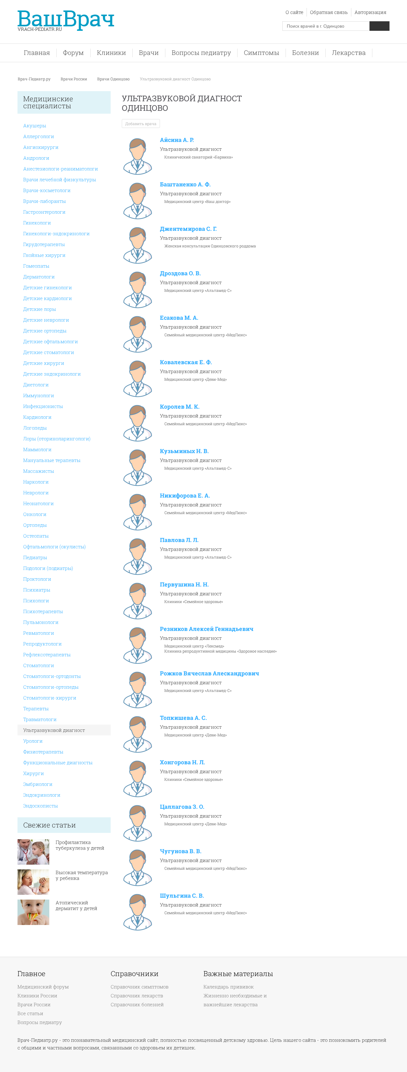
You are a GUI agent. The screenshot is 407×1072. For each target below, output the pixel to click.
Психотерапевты (43, 611)
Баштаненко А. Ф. (185, 184)
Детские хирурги (43, 363)
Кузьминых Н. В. (184, 451)
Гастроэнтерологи (44, 212)
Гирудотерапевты (44, 244)
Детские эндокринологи (52, 374)
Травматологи (40, 719)
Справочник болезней (137, 1004)
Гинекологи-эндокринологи (56, 233)
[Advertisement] (343, 192)
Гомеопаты (36, 266)
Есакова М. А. (179, 317)
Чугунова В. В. (181, 851)
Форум (73, 53)
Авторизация (370, 12)
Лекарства (349, 53)
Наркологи (36, 482)
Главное (31, 973)
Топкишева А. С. (183, 717)
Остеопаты (36, 536)
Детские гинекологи (47, 287)
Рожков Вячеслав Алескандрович (209, 673)
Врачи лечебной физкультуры (59, 179)
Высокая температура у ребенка (82, 875)
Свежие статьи (49, 824)
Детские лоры (39, 309)
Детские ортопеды (44, 330)
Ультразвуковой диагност (54, 730)
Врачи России (74, 78)
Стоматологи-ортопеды (51, 687)
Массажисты (38, 471)
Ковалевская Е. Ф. (186, 362)
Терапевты (36, 708)
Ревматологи (38, 633)
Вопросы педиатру (201, 53)
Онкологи (34, 514)
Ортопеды (35, 525)
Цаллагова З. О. (182, 806)
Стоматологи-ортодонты (52, 676)
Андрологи (36, 158)
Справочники (135, 973)
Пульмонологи (41, 622)
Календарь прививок (229, 986)
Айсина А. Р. (177, 140)
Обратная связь (329, 12)
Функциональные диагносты (58, 762)
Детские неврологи (46, 320)
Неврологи (36, 492)
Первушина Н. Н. (184, 584)
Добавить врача (140, 123)
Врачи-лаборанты (44, 201)
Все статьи (30, 1013)
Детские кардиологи (47, 298)
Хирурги (33, 773)
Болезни (305, 53)
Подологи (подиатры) (48, 568)
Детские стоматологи (48, 352)
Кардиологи (37, 417)
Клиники (111, 53)
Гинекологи (37, 222)
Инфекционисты (43, 406)
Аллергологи (38, 136)
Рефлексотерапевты (47, 654)
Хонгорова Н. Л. (182, 762)
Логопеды (35, 428)
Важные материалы (238, 973)
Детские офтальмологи (50, 341)
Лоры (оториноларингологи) (57, 438)
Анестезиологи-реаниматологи (60, 168)
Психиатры (36, 589)
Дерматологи (39, 276)
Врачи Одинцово (113, 78)
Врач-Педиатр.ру (34, 78)
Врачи (149, 53)
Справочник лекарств (137, 995)
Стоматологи (38, 665)
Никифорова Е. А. (185, 495)
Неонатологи (38, 503)
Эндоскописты (40, 805)
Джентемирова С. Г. (188, 228)
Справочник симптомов (140, 986)
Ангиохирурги (41, 147)
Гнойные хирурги (44, 255)
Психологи (36, 600)
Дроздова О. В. (180, 273)
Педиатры (35, 557)
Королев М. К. (180, 406)
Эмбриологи (37, 784)
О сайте (294, 12)
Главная (37, 53)
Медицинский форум (43, 986)
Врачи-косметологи (47, 190)
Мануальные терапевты (51, 460)
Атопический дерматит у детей (76, 905)
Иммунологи (38, 395)
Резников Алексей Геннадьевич (206, 629)
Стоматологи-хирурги (49, 697)
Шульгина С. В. (182, 895)
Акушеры (34, 125)
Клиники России (37, 995)
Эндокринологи (41, 795)
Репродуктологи (42, 643)
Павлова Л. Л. (179, 540)
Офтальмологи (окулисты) (54, 546)
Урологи (33, 741)
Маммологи (37, 449)
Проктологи (37, 579)
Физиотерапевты (43, 751)
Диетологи (36, 384)
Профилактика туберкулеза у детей (80, 845)
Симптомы (261, 53)
